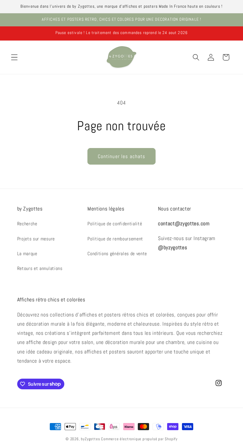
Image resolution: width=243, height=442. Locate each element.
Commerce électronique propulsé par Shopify (139, 439)
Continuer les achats (122, 156)
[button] (14, 57)
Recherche (27, 224)
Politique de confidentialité (114, 224)
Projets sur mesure (36, 239)
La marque (27, 253)
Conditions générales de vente (117, 253)
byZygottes (90, 439)
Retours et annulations (40, 268)
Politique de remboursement (115, 239)
